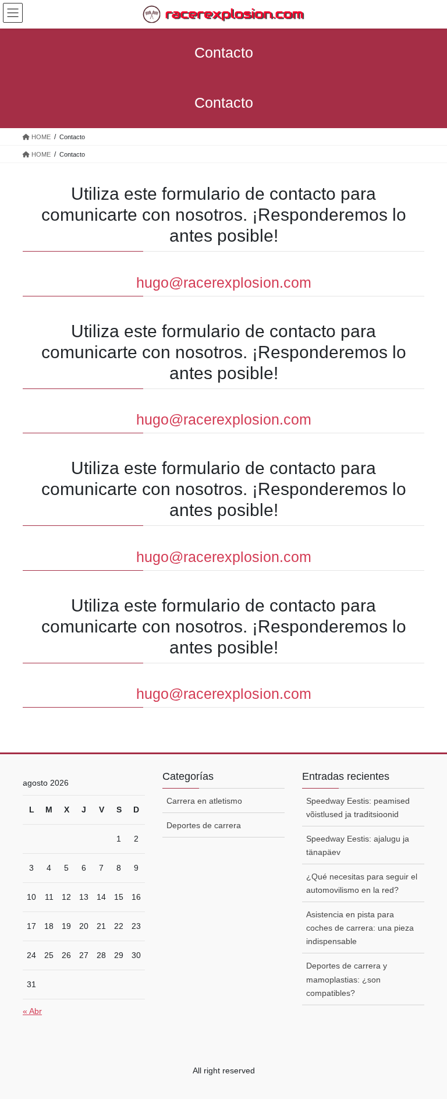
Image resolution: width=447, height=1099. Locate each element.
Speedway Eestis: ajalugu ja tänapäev (357, 845)
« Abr (32, 1011)
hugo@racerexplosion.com (223, 282)
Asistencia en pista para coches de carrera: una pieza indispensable (360, 928)
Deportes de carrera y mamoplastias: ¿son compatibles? (346, 979)
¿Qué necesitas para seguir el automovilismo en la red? (361, 883)
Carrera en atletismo (204, 800)
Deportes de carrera (203, 825)
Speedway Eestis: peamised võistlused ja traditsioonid (358, 807)
